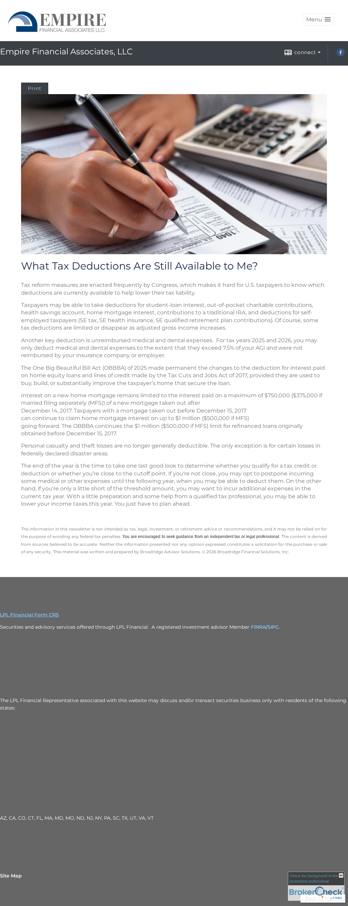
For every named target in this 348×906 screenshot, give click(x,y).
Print (34, 88)
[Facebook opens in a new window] (340, 55)
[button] (318, 19)
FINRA (258, 627)
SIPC (273, 627)
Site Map (11, 876)
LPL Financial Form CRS (29, 615)
